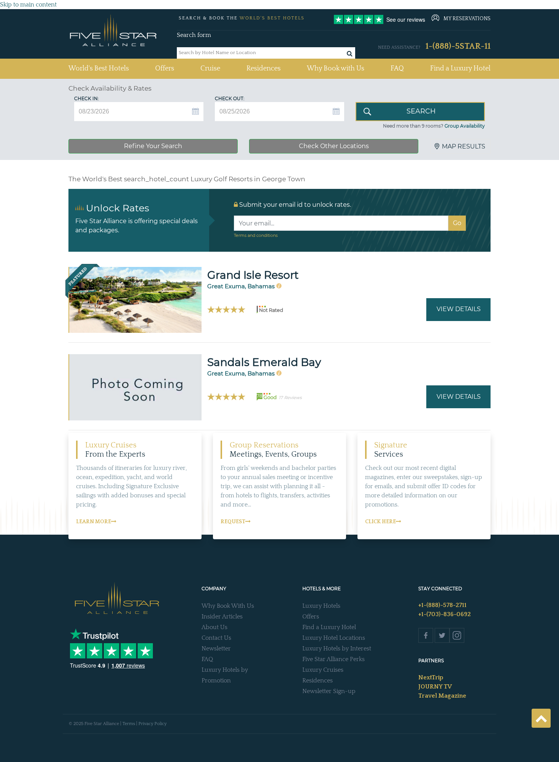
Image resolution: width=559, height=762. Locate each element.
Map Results (463, 146)
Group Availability (465, 126)
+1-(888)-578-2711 (442, 605)
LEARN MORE (93, 522)
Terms (128, 723)
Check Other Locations (334, 146)
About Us (214, 627)
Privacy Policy (152, 723)
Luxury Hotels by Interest (336, 648)
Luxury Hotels (321, 605)
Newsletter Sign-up (329, 691)
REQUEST (233, 522)
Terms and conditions (256, 235)
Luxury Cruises (322, 669)
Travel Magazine (442, 695)
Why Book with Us (335, 68)
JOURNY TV (435, 686)
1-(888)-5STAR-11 (458, 46)
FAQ (397, 68)
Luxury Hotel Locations (333, 637)
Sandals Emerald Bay (264, 362)
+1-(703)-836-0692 (444, 614)
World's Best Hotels (98, 68)
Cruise (210, 68)
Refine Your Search (153, 146)
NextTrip (430, 677)
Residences (263, 68)
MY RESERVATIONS (467, 19)
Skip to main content (28, 4)
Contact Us (216, 637)
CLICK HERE (380, 522)
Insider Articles (222, 616)
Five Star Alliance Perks (333, 659)
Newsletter (216, 648)
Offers (164, 68)
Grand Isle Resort (253, 274)
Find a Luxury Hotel (460, 68)
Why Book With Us (228, 605)
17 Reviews (290, 397)
